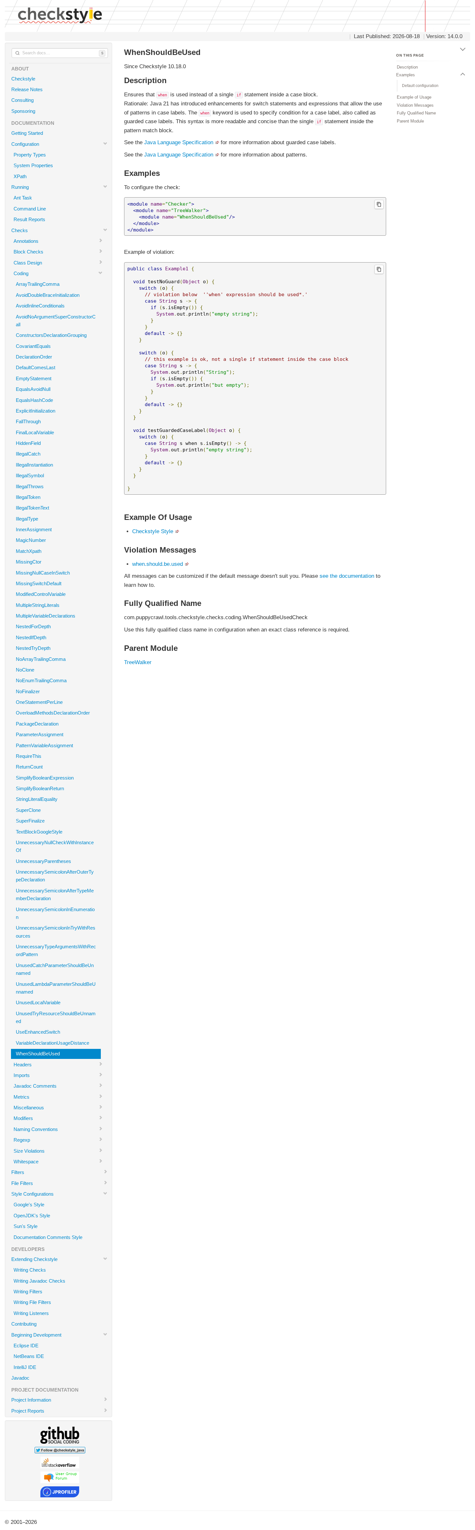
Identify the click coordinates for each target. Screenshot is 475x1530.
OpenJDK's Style (32, 1215)
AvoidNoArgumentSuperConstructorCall (56, 320)
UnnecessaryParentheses (43, 861)
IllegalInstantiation (34, 465)
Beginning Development (36, 1335)
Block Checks (28, 251)
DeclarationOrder (34, 357)
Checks (19, 230)
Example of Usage (414, 97)
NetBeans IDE (29, 1356)
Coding (21, 273)
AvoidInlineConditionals (40, 305)
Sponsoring (23, 111)
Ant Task (23, 197)
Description (407, 67)
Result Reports (29, 219)
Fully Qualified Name (416, 113)
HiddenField (28, 443)
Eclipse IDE (26, 1345)
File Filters (22, 1183)
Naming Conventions (36, 1129)
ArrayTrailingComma (37, 284)
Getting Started (27, 133)
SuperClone (28, 810)
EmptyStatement (33, 378)
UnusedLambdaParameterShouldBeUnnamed (56, 988)
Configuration (25, 144)
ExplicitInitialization (35, 411)
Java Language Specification (178, 142)
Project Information (31, 1400)
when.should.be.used (157, 564)
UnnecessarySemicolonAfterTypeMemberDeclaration (55, 894)
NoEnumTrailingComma (41, 680)
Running (20, 187)
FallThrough (28, 421)
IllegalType (27, 519)
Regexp (22, 1140)
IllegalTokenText (32, 508)
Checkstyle (23, 78)
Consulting (22, 100)
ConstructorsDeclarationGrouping (51, 335)
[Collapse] (462, 48)
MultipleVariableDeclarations (45, 616)
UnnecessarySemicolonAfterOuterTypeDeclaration (55, 875)
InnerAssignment (34, 529)
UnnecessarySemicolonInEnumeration (55, 913)
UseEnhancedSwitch (38, 1032)
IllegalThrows (30, 486)
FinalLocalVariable (35, 432)
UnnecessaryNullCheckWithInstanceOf (55, 846)
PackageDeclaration (37, 724)
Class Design (28, 262)
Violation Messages (415, 104)
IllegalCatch (28, 454)
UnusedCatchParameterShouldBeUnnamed (55, 969)
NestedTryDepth (33, 648)
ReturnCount (29, 767)
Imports (22, 1075)
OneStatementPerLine (39, 702)
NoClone (25, 670)
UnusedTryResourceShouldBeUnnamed (56, 1017)
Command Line (30, 208)
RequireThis (28, 756)
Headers (23, 1064)
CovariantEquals (33, 346)
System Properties (33, 165)
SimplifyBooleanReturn (40, 788)
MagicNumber (31, 540)
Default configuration (420, 85)
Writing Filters (28, 1291)
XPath (20, 176)
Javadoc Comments (35, 1086)
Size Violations (29, 1151)
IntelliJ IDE (25, 1367)
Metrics (21, 1097)
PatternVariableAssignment (44, 745)
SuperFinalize (30, 821)
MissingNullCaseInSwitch (43, 573)
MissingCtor (28, 562)
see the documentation (347, 576)
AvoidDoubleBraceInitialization (47, 295)
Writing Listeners (31, 1313)
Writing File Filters (32, 1302)
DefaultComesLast (35, 367)
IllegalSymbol (30, 475)
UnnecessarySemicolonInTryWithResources (55, 931)
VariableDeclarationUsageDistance (52, 1043)
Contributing (24, 1324)
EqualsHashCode (34, 400)
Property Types (30, 154)
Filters (17, 1172)
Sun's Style (25, 1226)
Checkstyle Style (152, 531)
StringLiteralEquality (37, 799)
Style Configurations (32, 1194)
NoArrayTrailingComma (41, 659)
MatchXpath (28, 551)
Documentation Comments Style (48, 1237)
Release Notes (27, 89)
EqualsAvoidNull (33, 389)
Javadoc (20, 1378)
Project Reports (27, 1411)
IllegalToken (28, 497)
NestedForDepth (33, 626)
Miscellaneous (29, 1107)
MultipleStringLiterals (37, 605)
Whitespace (26, 1161)
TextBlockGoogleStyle (39, 832)
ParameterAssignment (39, 734)
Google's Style (29, 1204)
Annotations (26, 241)
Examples (405, 74)
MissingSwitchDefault (38, 583)
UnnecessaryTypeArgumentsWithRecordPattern (56, 950)
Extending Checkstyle (34, 1259)
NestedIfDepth (31, 637)
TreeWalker (138, 662)
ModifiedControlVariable (41, 594)
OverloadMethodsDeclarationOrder (53, 713)
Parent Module (410, 120)
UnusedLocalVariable (38, 1002)
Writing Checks (30, 1270)
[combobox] (60, 53)
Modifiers (23, 1118)
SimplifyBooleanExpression (45, 778)
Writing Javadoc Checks (39, 1281)
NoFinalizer (28, 691)
